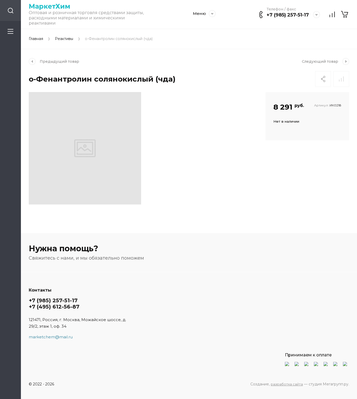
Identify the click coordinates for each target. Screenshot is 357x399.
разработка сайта (287, 384)
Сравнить (341, 79)
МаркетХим (49, 6)
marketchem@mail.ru (51, 336)
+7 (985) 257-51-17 (288, 15)
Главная (36, 39)
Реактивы (64, 39)
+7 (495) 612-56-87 (54, 307)
